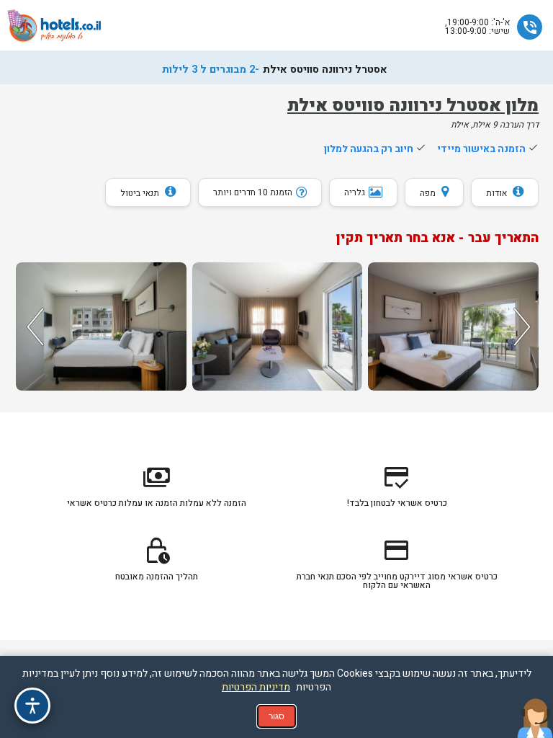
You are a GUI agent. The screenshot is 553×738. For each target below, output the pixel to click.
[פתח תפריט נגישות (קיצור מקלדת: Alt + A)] (32, 706)
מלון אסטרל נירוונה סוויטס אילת (413, 105)
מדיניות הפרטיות (256, 687)
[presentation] (33, 326)
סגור (276, 716)
